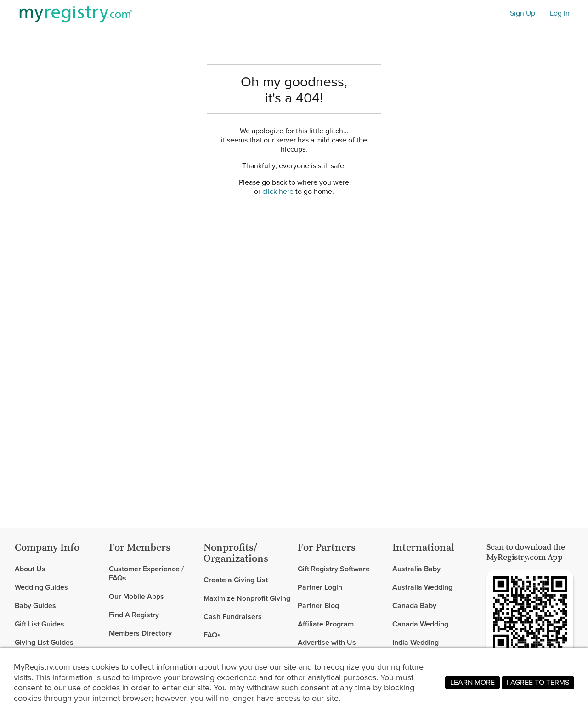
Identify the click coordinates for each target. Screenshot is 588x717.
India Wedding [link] (415, 642)
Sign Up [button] (522, 13)
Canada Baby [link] (414, 605)
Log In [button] (560, 13)
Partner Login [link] (320, 587)
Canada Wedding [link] (420, 624)
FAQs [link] (212, 635)
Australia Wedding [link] (422, 587)
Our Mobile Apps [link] (136, 596)
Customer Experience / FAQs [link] (146, 573)
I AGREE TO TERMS (538, 682)
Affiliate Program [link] (326, 624)
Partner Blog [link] (318, 605)
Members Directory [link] (140, 633)
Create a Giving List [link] (236, 580)
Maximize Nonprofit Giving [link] (247, 598)
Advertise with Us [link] (327, 642)
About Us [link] (30, 569)
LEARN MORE (472, 682)
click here (278, 191)
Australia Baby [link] (416, 569)
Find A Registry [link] (134, 614)
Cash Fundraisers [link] (233, 616)
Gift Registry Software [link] (334, 569)
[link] (58, 587)
